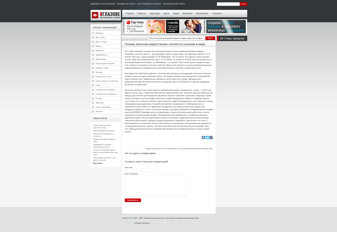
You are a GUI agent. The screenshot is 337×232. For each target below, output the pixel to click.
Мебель (99, 46)
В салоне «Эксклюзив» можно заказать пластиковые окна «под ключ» (105, 152)
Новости (141, 13)
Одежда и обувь (102, 68)
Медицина (100, 50)
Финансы (99, 111)
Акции (176, 13)
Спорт (98, 85)
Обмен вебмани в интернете (104, 131)
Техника (99, 98)
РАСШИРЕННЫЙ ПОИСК (174, 4)
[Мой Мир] (211, 137)
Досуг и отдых (101, 42)
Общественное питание (105, 64)
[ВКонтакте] (203, 137)
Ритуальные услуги (103, 77)
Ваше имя (128, 167)
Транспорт (155, 13)
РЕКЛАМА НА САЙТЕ (126, 4)
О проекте (217, 13)
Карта (166, 13)
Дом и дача (100, 37)
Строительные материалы (106, 94)
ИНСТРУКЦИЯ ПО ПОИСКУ (149, 4)
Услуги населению (103, 107)
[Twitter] (207, 137)
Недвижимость (101, 55)
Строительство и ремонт (105, 90)
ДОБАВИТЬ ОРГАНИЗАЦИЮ (103, 4)
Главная (129, 13)
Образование (101, 59)
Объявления (202, 13)
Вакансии (187, 13)
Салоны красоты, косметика (107, 81)
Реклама (99, 72)
